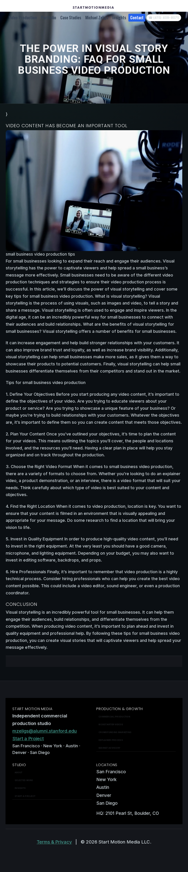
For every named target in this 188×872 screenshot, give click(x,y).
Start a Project (28, 738)
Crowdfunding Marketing (115, 732)
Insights (119, 17)
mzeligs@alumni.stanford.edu (44, 731)
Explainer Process (111, 740)
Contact (137, 17)
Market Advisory (109, 748)
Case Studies (70, 17)
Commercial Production (114, 716)
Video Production (23, 17)
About (18, 772)
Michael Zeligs (96, 17)
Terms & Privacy (54, 842)
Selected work (24, 780)
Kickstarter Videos (111, 724)
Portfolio (48, 17)
